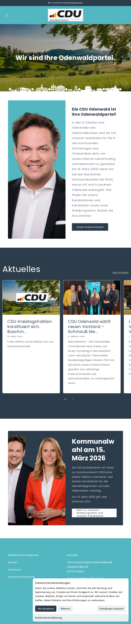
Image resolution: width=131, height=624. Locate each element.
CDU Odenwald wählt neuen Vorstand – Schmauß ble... (89, 326)
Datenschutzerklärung (48, 617)
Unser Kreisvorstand (90, 227)
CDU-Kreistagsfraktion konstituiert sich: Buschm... (29, 326)
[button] (6, 15)
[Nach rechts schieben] (72, 399)
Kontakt (12, 562)
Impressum (14, 569)
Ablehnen (65, 608)
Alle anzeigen (121, 272)
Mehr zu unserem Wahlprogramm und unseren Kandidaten (90, 513)
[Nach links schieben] (58, 399)
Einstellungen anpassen (112, 608)
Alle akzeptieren (46, 608)
